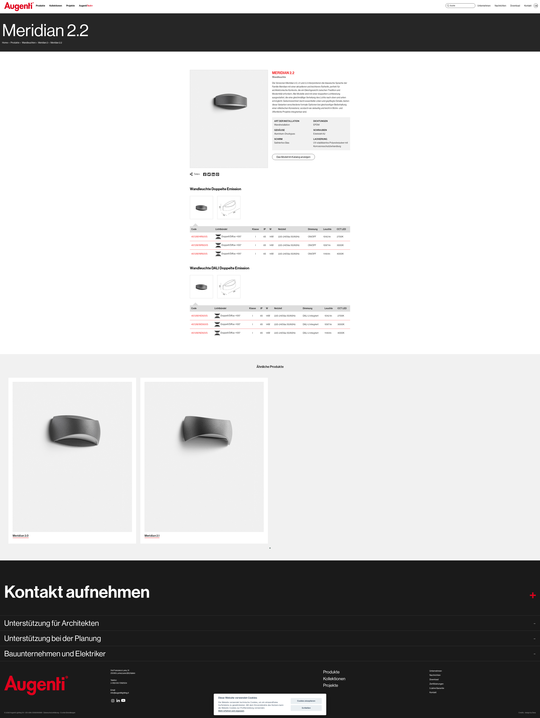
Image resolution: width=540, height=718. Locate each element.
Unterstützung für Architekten (270, 623)
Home (5, 42)
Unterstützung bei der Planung (270, 638)
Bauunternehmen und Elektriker (270, 653)
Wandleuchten (29, 42)
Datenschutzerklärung (51, 713)
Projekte (70, 5)
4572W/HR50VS (199, 236)
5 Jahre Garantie (436, 688)
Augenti (86, 5)
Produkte (40, 5)
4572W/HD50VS (199, 315)
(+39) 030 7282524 (119, 683)
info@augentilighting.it (120, 693)
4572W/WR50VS (199, 245)
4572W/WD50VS (199, 324)
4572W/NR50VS (199, 253)
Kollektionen (55, 5)
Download (515, 5)
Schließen (306, 708)
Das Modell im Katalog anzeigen (293, 157)
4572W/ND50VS (199, 332)
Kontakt (528, 5)
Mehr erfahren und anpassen (231, 711)
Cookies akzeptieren (306, 701)
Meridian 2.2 (56, 42)
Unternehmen (483, 5)
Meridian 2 (43, 42)
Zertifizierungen (436, 683)
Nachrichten (500, 5)
